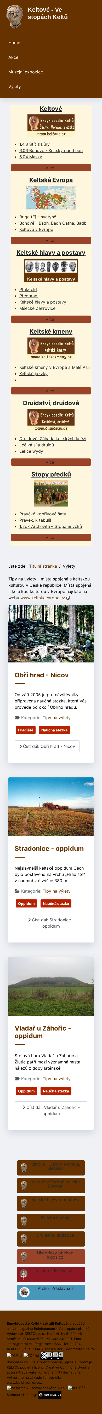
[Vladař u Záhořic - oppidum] (51, 985)
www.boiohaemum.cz (24, 1382)
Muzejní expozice (25, 71)
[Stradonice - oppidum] (51, 806)
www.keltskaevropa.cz (43, 597)
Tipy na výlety (57, 717)
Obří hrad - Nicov (42, 675)
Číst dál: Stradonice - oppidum (52, 923)
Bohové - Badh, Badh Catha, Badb (53, 223)
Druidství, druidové (55, 1235)
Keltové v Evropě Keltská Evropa (55, 1184)
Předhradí (28, 295)
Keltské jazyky (33, 373)
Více (50, 167)
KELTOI (12, 1367)
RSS (82, 1388)
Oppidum (26, 903)
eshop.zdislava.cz (54, 1270)
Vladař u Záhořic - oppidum (43, 1032)
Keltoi (90, 1349)
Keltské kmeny (55, 1217)
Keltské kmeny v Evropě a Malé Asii (54, 367)
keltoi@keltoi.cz (19, 1344)
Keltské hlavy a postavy (55, 1199)
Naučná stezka (54, 730)
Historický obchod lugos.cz (55, 1255)
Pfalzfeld (28, 289)
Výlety (14, 86)
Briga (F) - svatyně (37, 216)
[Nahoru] (93, 1404)
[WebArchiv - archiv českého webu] (37, 1388)
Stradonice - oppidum (49, 848)
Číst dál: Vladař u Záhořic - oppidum (52, 1110)
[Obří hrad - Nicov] (51, 633)
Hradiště (25, 730)
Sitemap (13, 1395)
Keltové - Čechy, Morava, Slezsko (55, 1166)
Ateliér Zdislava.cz (56, 1288)
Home (14, 42)
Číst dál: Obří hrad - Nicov (48, 746)
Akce (13, 57)
